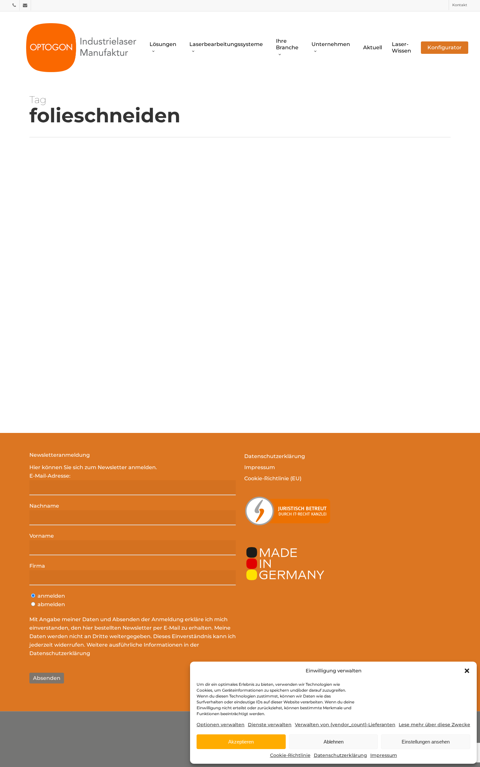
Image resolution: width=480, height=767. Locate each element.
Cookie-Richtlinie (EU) (272, 478)
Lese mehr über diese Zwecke (434, 725)
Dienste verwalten (270, 725)
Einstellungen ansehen (426, 741)
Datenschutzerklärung (340, 755)
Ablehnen (334, 741)
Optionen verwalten (221, 725)
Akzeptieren (241, 741)
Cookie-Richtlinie (290, 755)
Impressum (383, 755)
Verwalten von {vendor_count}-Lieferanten (345, 725)
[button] (467, 670)
